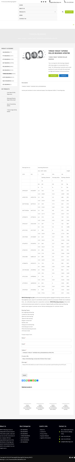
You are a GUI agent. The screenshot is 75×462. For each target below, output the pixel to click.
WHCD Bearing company (57, 302)
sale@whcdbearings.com (67, 441)
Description (25, 82)
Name (24, 338)
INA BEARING (6, 52)
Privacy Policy (43, 433)
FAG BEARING (6, 66)
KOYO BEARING (7, 77)
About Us (42, 429)
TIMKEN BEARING (7, 73)
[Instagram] (45, 1)
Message (24, 362)
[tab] (25, 82)
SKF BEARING (6, 63)
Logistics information (45, 438)
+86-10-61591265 (65, 436)
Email (23, 344)
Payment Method (44, 435)
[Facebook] (41, 1)
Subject (24, 350)
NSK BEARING (6, 70)
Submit (24, 375)
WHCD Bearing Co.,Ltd (28, 297)
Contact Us (43, 431)
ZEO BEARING (6, 84)
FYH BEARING (6, 55)
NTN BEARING (6, 59)
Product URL (25, 356)
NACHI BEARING (7, 81)
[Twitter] (43, 1)
